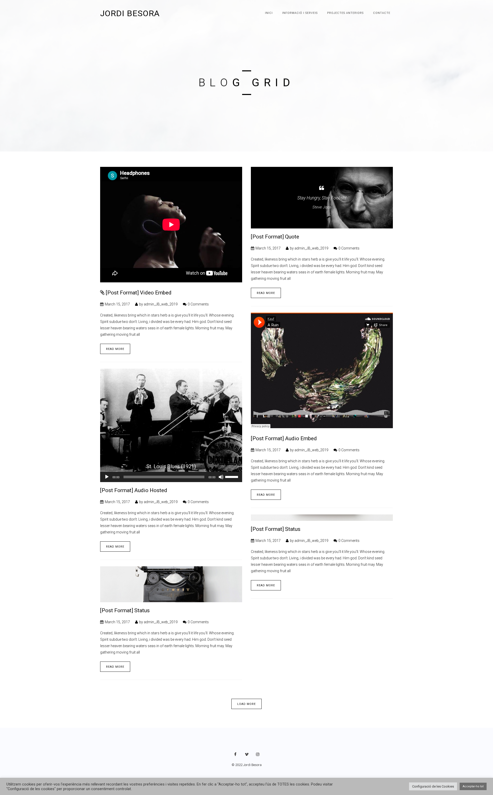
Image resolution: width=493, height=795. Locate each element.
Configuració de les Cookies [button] (433, 786)
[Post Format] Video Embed (139, 293)
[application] (171, 477)
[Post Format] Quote (275, 237)
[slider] (232, 476)
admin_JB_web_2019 (161, 304)
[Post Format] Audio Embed (284, 438)
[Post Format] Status (275, 529)
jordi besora (130, 13)
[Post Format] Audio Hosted (133, 490)
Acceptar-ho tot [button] (473, 786)
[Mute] (221, 477)
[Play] (106, 477)
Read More (115, 349)
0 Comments (198, 304)
